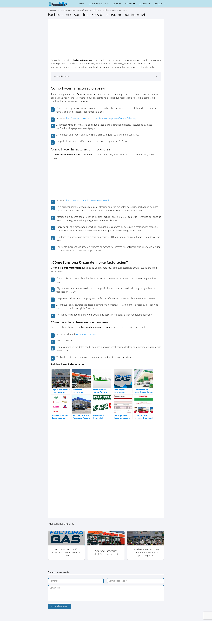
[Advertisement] (106, 40)
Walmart (128, 3)
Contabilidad (144, 3)
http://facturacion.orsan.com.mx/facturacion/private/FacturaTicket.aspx (102, 118)
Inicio (81, 3)
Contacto (158, 3)
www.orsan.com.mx (86, 334)
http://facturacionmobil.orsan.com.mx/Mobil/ (88, 200)
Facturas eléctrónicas (97, 3)
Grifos (115, 3)
